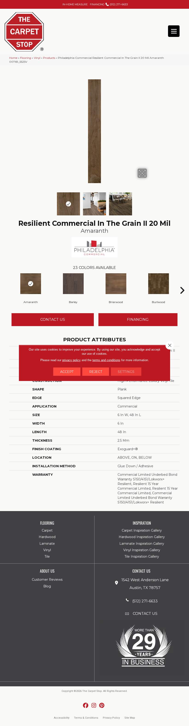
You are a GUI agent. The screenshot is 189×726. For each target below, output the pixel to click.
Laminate (47, 544)
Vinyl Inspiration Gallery (141, 550)
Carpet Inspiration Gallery (142, 530)
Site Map (129, 718)
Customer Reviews (47, 579)
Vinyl (37, 58)
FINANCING (97, 4)
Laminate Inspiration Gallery (141, 544)
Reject (95, 372)
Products (49, 58)
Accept (67, 372)
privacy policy (71, 360)
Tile (47, 556)
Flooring (25, 58)
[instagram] (94, 705)
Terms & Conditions (86, 718)
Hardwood (47, 537)
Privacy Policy (111, 718)
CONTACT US (145, 613)
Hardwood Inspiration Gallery (142, 537)
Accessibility (61, 718)
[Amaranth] (30, 283)
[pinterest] (102, 705)
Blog (47, 586)
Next (150, 201)
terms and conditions (106, 360)
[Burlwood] (158, 283)
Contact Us (52, 319)
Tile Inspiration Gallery (141, 556)
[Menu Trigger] (174, 31)
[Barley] (73, 283)
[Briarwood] (115, 283)
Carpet (47, 530)
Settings (126, 372)
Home (13, 58)
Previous (39, 201)
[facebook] (86, 705)
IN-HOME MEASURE (75, 4)
